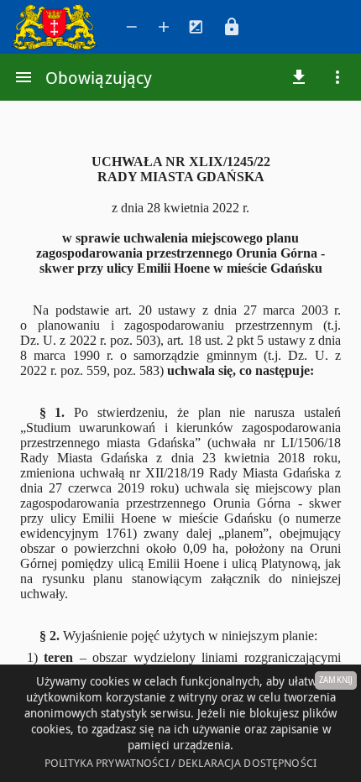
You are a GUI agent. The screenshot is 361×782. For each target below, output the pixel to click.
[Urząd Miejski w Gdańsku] (58, 27)
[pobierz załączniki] (299, 77)
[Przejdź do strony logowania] (232, 27)
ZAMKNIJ (336, 680)
